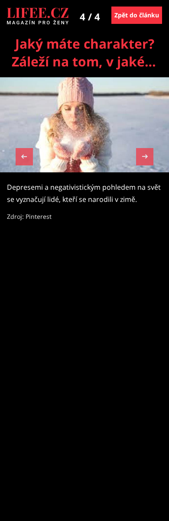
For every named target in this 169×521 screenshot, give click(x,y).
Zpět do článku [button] (136, 15)
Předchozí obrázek (24, 157)
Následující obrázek (144, 155)
